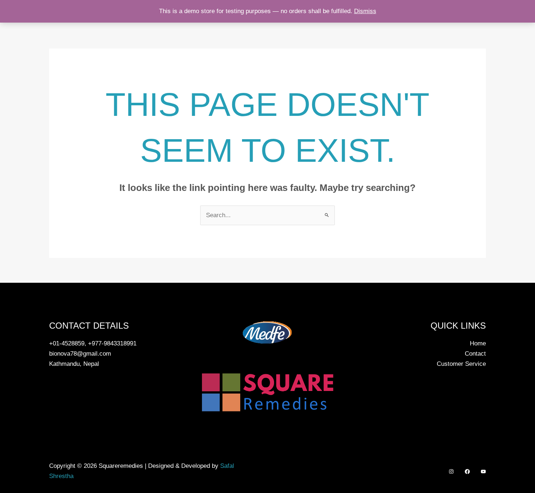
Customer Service (461, 363)
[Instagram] (451, 471)
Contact (475, 353)
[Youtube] (483, 471)
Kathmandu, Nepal (74, 363)
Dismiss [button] (365, 11)
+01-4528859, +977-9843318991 (92, 343)
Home (478, 343)
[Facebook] (467, 471)
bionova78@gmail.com (80, 353)
